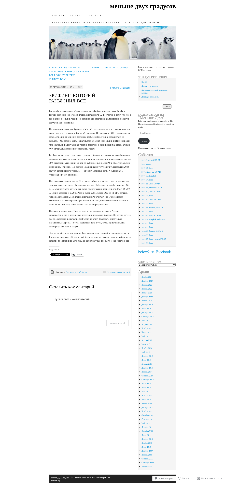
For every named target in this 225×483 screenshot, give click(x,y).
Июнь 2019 (146, 308)
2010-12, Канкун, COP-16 (152, 231)
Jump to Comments (120, 87)
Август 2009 (146, 466)
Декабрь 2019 (147, 304)
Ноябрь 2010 (146, 443)
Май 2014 (145, 391)
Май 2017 (145, 336)
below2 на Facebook (154, 251)
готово (144, 141)
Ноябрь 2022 (146, 288)
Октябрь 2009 (147, 458)
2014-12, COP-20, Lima (151, 199)
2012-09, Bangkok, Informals (153, 219)
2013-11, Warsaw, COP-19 (152, 207)
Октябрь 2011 (147, 431)
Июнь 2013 (146, 399)
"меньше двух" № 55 (76, 272)
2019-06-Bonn (147, 167)
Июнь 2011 (146, 435)
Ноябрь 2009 (146, 454)
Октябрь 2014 (147, 375)
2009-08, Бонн (147, 243)
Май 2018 (145, 320)
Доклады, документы (142, 22)
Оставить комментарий (118, 272)
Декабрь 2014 (147, 367)
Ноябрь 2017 (146, 328)
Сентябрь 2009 (147, 462)
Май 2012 (145, 423)
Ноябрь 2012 (146, 411)
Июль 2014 (146, 383)
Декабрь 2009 (147, 450)
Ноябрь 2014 (146, 371)
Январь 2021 (146, 292)
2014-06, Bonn (147, 203)
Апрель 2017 (146, 340)
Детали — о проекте (86, 15)
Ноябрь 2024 (146, 277)
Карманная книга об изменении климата (86, 22)
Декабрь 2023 (147, 280)
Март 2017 (145, 344)
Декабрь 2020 (147, 296)
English (58, 15)
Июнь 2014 (146, 387)
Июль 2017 (146, 332)
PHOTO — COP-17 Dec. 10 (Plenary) (111, 67)
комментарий (117, 323)
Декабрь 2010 (147, 439)
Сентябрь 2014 (147, 379)
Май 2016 (145, 352)
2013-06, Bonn (147, 211)
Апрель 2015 (146, 363)
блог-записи (146, 164)
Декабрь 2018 (147, 312)
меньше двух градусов (143, 6)
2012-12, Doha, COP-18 (151, 215)
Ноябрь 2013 (146, 395)
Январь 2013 (146, 403)
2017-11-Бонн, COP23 (150, 183)
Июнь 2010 (146, 446)
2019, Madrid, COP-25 (150, 160)
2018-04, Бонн (147, 179)
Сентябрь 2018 (147, 316)
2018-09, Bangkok (148, 175)
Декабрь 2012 (147, 407)
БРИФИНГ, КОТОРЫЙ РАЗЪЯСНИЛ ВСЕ (72, 98)
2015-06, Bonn (147, 195)
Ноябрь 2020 (146, 300)
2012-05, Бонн (147, 223)
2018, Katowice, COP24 (151, 171)
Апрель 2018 (146, 324)
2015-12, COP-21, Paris (151, 191)
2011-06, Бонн (147, 227)
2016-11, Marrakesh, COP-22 (153, 187)
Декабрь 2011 (147, 427)
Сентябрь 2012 (147, 419)
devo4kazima (59, 87)
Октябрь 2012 (147, 415)
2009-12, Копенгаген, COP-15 (153, 239)
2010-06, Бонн (147, 235)
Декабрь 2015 (147, 356)
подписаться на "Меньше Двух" (151, 115)
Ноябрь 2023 (146, 284)
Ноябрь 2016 (146, 348)
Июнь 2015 (146, 360)
